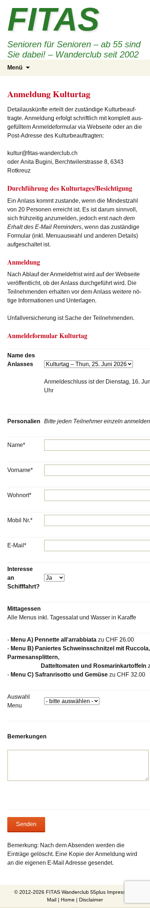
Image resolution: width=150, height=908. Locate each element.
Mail (51, 900)
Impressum (120, 892)
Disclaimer (91, 900)
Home (68, 900)
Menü (15, 67)
